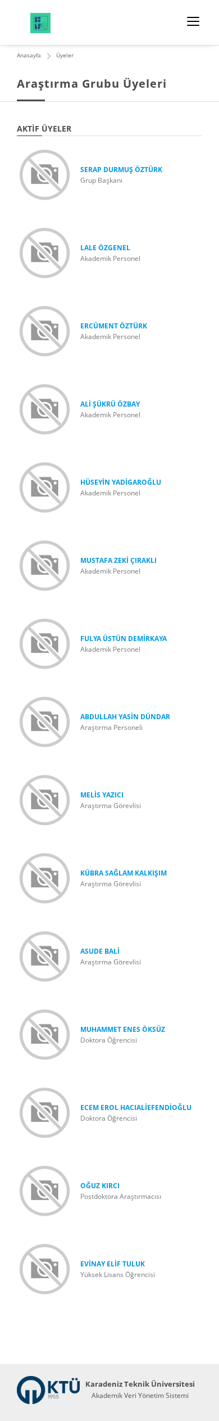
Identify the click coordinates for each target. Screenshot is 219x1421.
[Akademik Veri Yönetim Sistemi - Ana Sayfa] (48, 1390)
